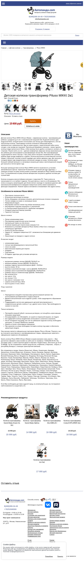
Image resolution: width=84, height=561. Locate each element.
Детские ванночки (34, 517)
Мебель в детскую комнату (37, 522)
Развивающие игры (34, 536)
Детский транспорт (56, 512)
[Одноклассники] (13, 100)
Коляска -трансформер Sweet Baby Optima (32, 422)
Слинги (52, 534)
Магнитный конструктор (57, 513)
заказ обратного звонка (73, 3)
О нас (30, 540)
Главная (4, 48)
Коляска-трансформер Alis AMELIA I (52, 422)
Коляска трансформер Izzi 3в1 (42, 461)
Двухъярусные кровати (57, 517)
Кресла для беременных (58, 531)
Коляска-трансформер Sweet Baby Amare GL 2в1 (11, 423)
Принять (60, 556)
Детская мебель (33, 512)
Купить (33, 121)
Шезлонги (53, 529)
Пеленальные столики (35, 533)
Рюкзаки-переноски (34, 534)
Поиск (77, 35)
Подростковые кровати (57, 520)
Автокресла (31, 510)
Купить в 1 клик (32, 126)
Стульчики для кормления (36, 515)
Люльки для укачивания (36, 529)
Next (81, 64)
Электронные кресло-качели (59, 527)
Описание (7, 116)
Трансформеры (28, 48)
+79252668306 (49, 17)
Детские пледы (55, 515)
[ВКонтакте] (9, 100)
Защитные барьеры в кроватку (38, 526)
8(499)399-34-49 (36, 17)
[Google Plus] (17, 100)
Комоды (30, 527)
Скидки (52, 540)
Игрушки (30, 513)
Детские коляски (14, 48)
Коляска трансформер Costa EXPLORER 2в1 (72, 422)
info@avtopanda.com (42, 19)
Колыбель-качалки (34, 531)
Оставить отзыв (17, 116)
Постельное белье (56, 526)
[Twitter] (11, 100)
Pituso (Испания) (14, 113)
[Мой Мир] (15, 100)
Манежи (52, 522)
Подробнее (49, 556)
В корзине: (42, 29)
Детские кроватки (33, 524)
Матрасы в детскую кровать (59, 524)
